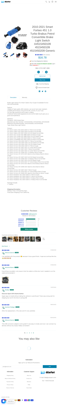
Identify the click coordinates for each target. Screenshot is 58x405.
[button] (46, 1)
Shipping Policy (10, 375)
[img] (5, 250)
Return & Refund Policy (10, 378)
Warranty (29, 381)
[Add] (46, 72)
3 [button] (29, 333)
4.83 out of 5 (33, 214)
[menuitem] (46, 1)
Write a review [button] (29, 229)
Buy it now (42, 80)
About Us (29, 375)
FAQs (29, 384)
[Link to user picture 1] (5, 280)
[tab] (13, 97)
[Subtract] (38, 72)
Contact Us (29, 378)
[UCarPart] (6, 1)
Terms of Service (10, 387)
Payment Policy (10, 381)
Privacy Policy (10, 384)
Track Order (29, 387)
